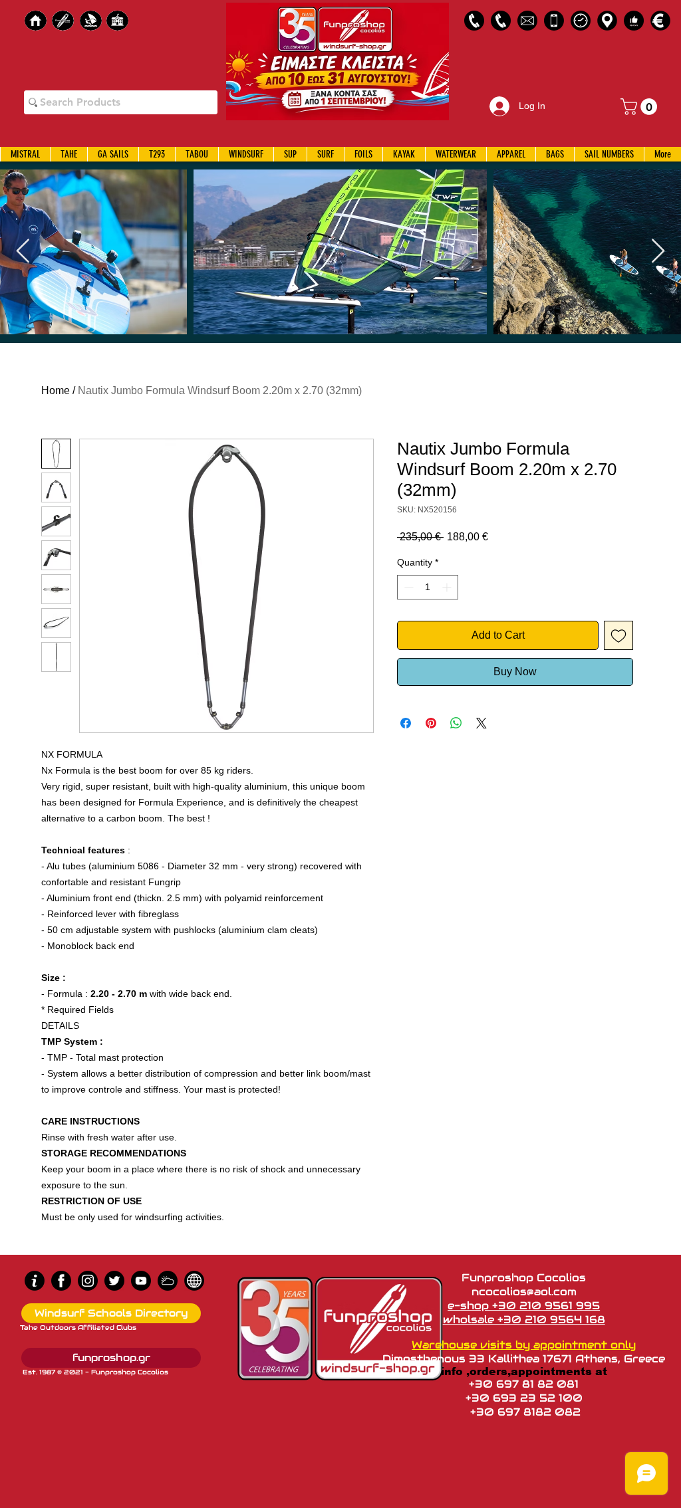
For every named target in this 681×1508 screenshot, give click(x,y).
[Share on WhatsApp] (456, 723)
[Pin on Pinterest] (431, 723)
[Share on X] (481, 723)
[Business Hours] (581, 21)
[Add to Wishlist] (618, 635)
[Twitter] (114, 1281)
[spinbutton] (428, 587)
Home (55, 390)
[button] (640, 106)
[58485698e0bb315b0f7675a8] (527, 21)
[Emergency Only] (554, 21)
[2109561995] (474, 21)
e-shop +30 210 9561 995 (524, 1306)
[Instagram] (88, 1281)
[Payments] (660, 21)
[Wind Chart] (168, 1281)
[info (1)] (35, 1281)
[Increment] (448, 587)
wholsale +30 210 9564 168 (524, 1320)
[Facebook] (61, 1281)
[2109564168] (501, 21)
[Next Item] (658, 252)
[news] (194, 1281)
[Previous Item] (23, 252)
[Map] (607, 21)
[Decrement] (407, 587)
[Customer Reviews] (634, 21)
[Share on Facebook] (406, 723)
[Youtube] (141, 1281)
